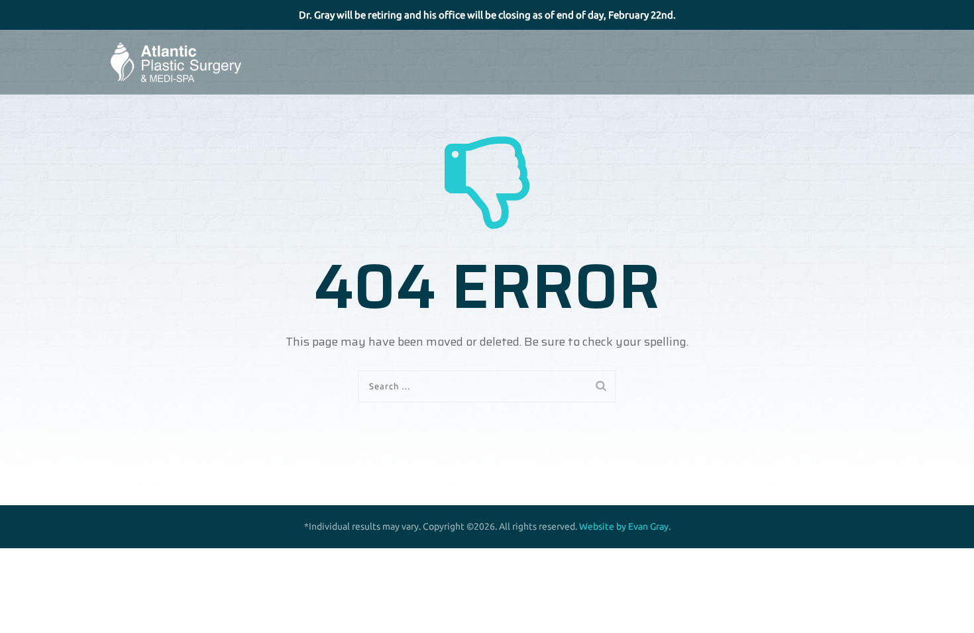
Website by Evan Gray (624, 526)
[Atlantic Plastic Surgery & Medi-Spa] (175, 62)
